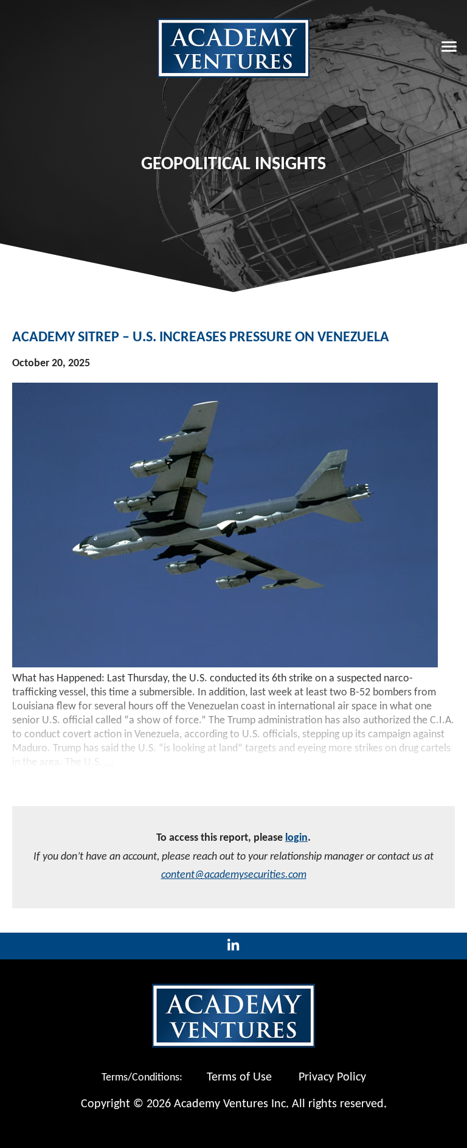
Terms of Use (239, 1077)
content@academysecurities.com (233, 875)
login (296, 838)
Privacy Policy (332, 1077)
